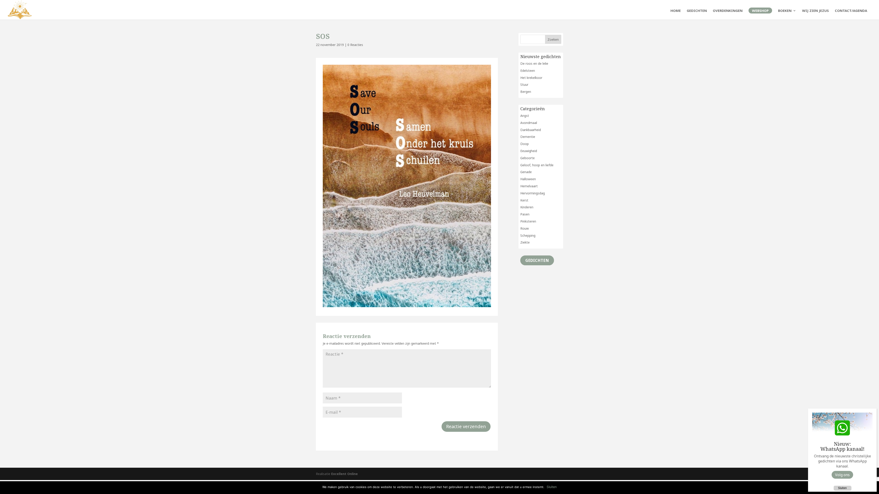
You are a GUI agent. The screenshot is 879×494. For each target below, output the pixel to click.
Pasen (524, 214)
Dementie (527, 136)
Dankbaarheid (530, 130)
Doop (524, 144)
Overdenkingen (728, 11)
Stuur (524, 84)
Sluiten (842, 488)
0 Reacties (355, 45)
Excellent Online (344, 474)
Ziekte (525, 242)
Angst (524, 115)
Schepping (527, 235)
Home (675, 11)
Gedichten (697, 11)
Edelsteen (527, 70)
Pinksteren (528, 221)
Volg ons (842, 474)
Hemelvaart (529, 186)
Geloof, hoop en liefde (536, 165)
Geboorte (527, 158)
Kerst (524, 200)
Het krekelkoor (531, 77)
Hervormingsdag (532, 193)
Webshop (760, 10)
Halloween (528, 179)
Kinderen (526, 207)
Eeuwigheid (528, 151)
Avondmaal (528, 123)
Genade (526, 172)
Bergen (525, 91)
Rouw (524, 228)
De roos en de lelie (534, 63)
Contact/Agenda (851, 11)
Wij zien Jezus (815, 11)
